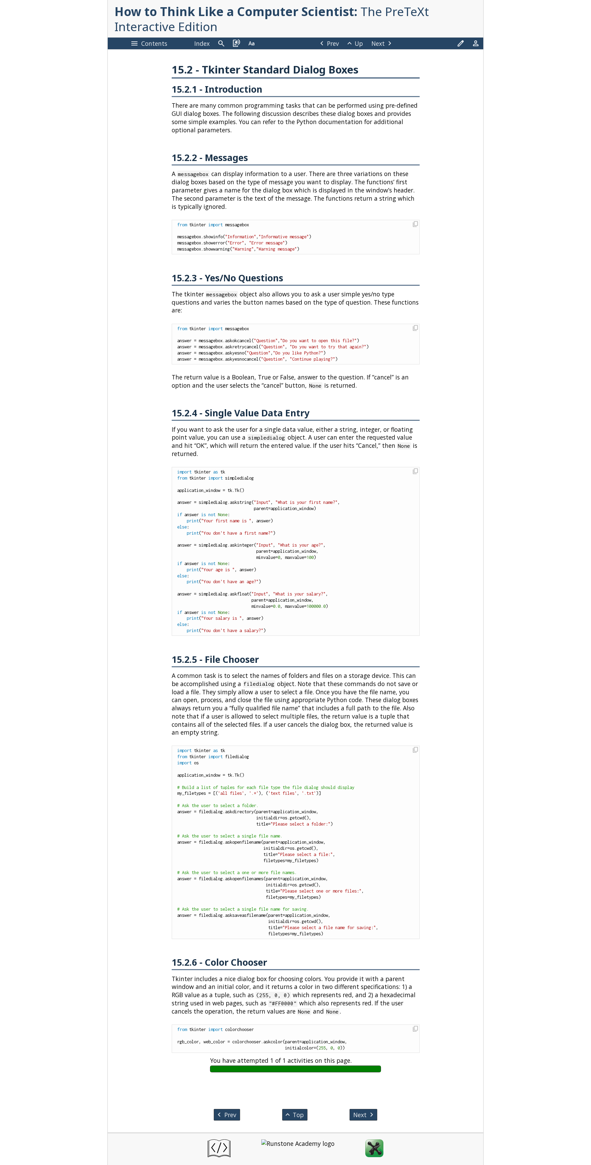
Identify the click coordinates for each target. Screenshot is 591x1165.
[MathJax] (374, 1149)
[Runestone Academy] (297, 1149)
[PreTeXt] (219, 1149)
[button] (415, 224)
